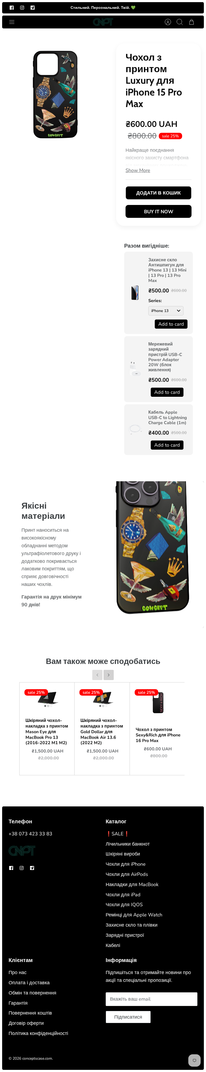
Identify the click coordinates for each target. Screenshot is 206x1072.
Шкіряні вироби (123, 854)
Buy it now (158, 211)
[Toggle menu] (14, 22)
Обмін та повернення (32, 993)
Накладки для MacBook (132, 884)
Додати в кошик (158, 193)
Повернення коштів (30, 1013)
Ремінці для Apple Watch (134, 915)
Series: (155, 300)
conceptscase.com (37, 1058)
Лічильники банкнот (128, 844)
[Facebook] (11, 8)
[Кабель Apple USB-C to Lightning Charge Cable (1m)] (135, 429)
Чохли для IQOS (124, 904)
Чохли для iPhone (126, 864)
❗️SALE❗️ (118, 834)
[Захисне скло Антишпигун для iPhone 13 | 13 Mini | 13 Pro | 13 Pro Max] (135, 293)
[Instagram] (22, 8)
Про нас (18, 972)
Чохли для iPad (123, 894)
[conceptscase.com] (103, 22)
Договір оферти (26, 1023)
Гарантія (18, 1003)
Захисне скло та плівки (131, 925)
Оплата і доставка (29, 982)
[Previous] (97, 675)
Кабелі (113, 945)
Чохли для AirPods (127, 874)
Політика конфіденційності (38, 1033)
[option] (55, 93)
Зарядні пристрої (125, 935)
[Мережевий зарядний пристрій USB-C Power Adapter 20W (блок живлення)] (135, 369)
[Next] (109, 675)
